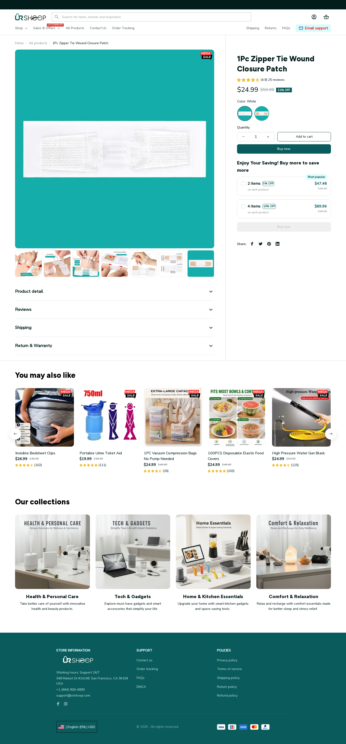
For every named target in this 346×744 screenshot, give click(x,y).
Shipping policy (228, 678)
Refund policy (227, 695)
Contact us (145, 660)
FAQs (141, 678)
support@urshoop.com (73, 695)
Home (19, 43)
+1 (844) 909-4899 (70, 689)
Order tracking (147, 669)
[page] (316, 28)
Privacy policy (227, 660)
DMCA (141, 687)
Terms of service (229, 669)
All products (38, 43)
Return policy (227, 687)
